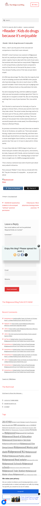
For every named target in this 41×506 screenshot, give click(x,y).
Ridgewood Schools (12, 463)
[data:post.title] (20, 180)
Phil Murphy (33, 430)
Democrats (5, 428)
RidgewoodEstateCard (11, 444)
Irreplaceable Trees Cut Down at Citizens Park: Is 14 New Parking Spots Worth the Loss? (20, 319)
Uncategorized (12, 196)
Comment (8, 235)
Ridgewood (10, 432)
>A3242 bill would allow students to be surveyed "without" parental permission (11, 206)
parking (27, 430)
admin (20, 27)
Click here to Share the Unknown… (12, 393)
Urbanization (30, 474)
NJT (10, 430)
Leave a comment (29, 27)
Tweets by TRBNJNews (9, 379)
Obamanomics (15, 430)
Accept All (20, 491)
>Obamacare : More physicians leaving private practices (30, 205)
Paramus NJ (22, 430)
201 (4, 421)
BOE (12, 425)
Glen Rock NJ (12, 427)
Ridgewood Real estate (14, 459)
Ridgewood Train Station (13, 470)
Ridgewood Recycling (32, 460)
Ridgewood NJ (16, 451)
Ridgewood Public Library (19, 456)
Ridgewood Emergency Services (16, 440)
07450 (9, 421)
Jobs (34, 428)
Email (6, 270)
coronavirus (21, 425)
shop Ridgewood (16, 474)
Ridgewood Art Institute (25, 433)
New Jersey (5, 430)
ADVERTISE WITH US (10, 403)
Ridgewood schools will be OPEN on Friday (20, 467)
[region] (20, 490)
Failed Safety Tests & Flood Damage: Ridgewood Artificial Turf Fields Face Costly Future (19, 340)
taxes (25, 474)
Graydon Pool (18, 427)
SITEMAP (6, 407)
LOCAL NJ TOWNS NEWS (11, 400)
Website (7, 279)
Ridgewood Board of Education (17, 436)
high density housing (27, 427)
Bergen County (16, 422)
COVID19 (33, 425)
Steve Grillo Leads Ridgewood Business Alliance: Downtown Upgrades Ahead (19, 324)
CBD (15, 425)
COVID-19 (28, 425)
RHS (3, 433)
